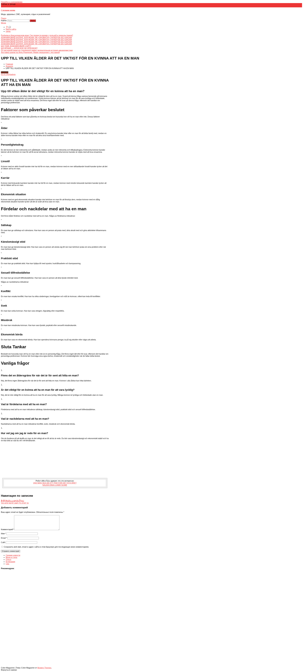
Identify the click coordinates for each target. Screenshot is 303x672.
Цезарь (59, 6)
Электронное (20, 6)
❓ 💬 (8, 27)
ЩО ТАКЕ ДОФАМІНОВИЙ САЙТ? (16, 46)
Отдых (8, 560)
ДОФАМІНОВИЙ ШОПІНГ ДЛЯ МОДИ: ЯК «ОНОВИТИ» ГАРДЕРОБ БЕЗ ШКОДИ (36, 38)
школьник (52, 6)
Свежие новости (13, 555)
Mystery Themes (44, 668)
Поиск (3, 18)
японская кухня (7, 6)
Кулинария (10, 562)
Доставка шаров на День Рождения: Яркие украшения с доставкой (30, 52)
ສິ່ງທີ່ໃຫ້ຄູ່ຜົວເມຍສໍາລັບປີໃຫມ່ (12, 501)
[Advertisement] (55, 460)
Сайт (3, 542)
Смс (7, 564)
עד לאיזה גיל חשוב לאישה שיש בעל (15, 503)
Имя (3, 534)
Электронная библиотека (37, 6)
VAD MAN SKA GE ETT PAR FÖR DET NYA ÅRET (55, 483)
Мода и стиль (11, 557)
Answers (4, 72)
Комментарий (7, 529)
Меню (3, 23)
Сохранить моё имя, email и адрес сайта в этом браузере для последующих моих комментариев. (46, 547)
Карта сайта (11, 29)
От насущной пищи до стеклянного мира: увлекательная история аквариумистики (37, 50)
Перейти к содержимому (11, 2)
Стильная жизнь (8, 10)
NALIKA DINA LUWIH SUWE (54, 485)
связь (8, 31)
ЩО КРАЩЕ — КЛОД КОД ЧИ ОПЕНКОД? (19, 48)
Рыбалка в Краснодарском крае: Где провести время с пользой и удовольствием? (37, 35)
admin (13, 74)
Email (4, 538)
